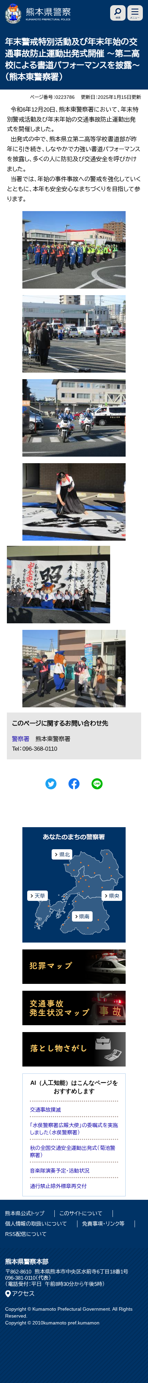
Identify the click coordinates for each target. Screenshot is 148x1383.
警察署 (21, 739)
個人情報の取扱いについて (36, 1224)
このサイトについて (81, 1213)
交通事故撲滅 (45, 1110)
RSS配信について (26, 1234)
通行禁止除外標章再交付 (58, 1186)
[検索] (118, 13)
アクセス (23, 1293)
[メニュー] (135, 13)
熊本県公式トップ (24, 1213)
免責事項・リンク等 (103, 1224)
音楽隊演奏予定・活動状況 (59, 1171)
